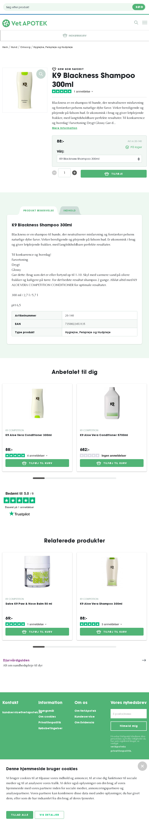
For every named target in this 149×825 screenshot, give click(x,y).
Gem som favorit (71, 69)
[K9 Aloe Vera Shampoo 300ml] (112, 572)
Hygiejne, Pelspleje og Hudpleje (88, 332)
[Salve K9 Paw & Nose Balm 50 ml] (37, 572)
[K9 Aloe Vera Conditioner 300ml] (37, 403)
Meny (144, 22)
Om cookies (47, 717)
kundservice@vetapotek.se (20, 712)
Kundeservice (84, 717)
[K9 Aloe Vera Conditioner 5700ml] (112, 403)
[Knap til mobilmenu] (136, 22)
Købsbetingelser (50, 728)
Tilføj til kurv (40, 463)
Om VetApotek (85, 711)
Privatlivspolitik (49, 722)
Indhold (69, 211)
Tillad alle (19, 815)
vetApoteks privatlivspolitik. (121, 749)
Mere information (64, 128)
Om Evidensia (84, 722)
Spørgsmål (46, 711)
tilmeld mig (129, 726)
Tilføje (117, 174)
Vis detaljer (49, 815)
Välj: (60, 151)
